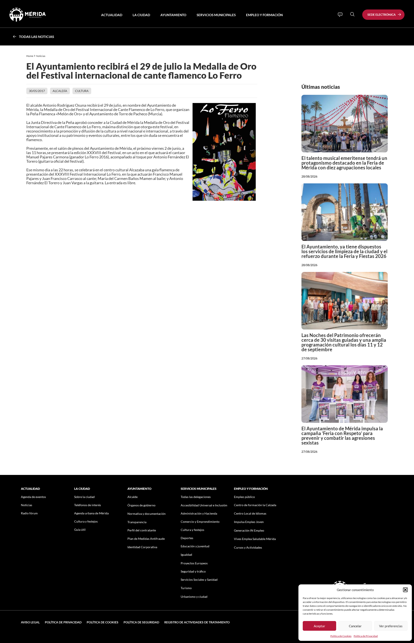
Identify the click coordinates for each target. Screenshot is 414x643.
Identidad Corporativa (142, 547)
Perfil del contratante (141, 530)
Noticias (41, 56)
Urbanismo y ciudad (194, 596)
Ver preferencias (391, 626)
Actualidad (111, 15)
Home (29, 56)
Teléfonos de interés (87, 505)
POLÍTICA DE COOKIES (102, 622)
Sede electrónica (381, 14)
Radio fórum (29, 513)
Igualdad (186, 554)
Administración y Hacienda (199, 513)
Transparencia (136, 522)
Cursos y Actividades (248, 547)
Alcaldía (60, 91)
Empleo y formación (264, 15)
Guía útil (80, 529)
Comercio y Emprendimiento (200, 521)
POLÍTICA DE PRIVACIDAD (63, 622)
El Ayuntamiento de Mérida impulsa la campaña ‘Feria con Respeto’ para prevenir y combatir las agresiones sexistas (342, 436)
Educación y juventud (195, 546)
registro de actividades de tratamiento (197, 622)
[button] (405, 590)
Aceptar (319, 626)
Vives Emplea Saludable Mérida (255, 539)
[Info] (340, 14)
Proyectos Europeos (194, 563)
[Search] (352, 14)
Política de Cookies (340, 636)
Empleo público (244, 497)
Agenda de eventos (33, 497)
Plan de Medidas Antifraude (146, 538)
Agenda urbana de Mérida (91, 513)
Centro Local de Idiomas (250, 513)
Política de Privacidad (366, 636)
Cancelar (355, 626)
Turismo (186, 588)
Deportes (187, 538)
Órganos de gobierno (141, 505)
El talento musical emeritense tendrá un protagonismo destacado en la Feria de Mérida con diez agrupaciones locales (344, 162)
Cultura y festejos (86, 521)
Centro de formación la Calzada (255, 505)
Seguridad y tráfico (193, 571)
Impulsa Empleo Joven (249, 522)
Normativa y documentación (146, 513)
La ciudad (141, 15)
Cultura (82, 91)
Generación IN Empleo (249, 530)
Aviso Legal (30, 622)
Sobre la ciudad (84, 497)
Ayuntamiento (173, 15)
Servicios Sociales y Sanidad (199, 579)
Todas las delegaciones (196, 497)
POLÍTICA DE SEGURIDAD (141, 622)
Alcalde (132, 497)
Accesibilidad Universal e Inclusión (204, 505)
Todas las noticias (36, 36)
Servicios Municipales (216, 15)
